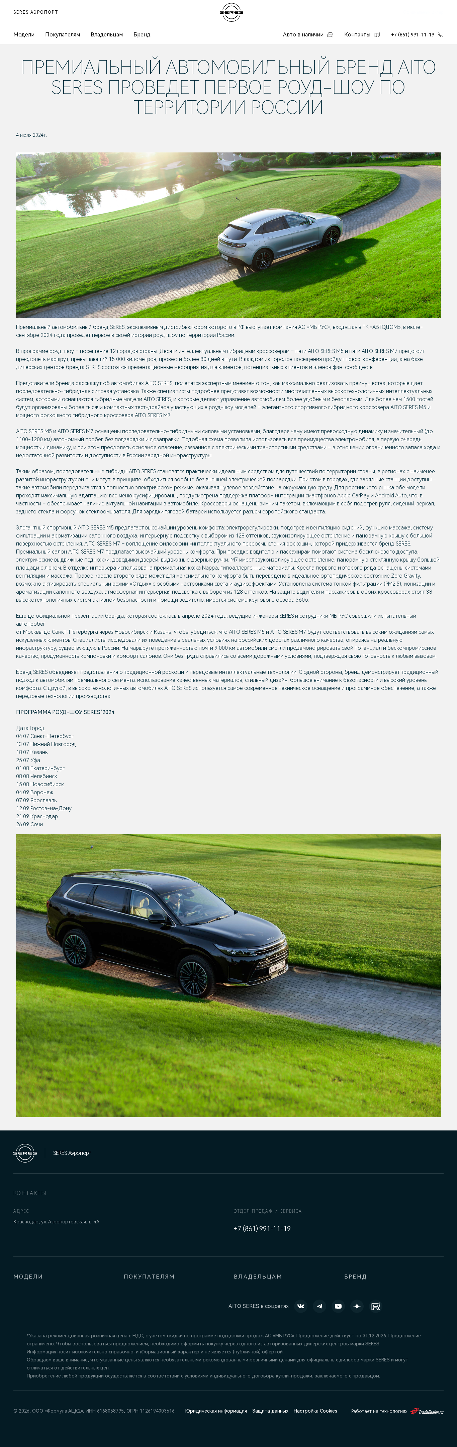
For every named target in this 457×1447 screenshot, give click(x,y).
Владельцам (107, 34)
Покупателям (62, 34)
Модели (28, 1277)
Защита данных (270, 1411)
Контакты (357, 34)
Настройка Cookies (315, 1411)
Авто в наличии (303, 34)
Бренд (142, 34)
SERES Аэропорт (36, 12)
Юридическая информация (216, 1411)
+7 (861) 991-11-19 (412, 34)
